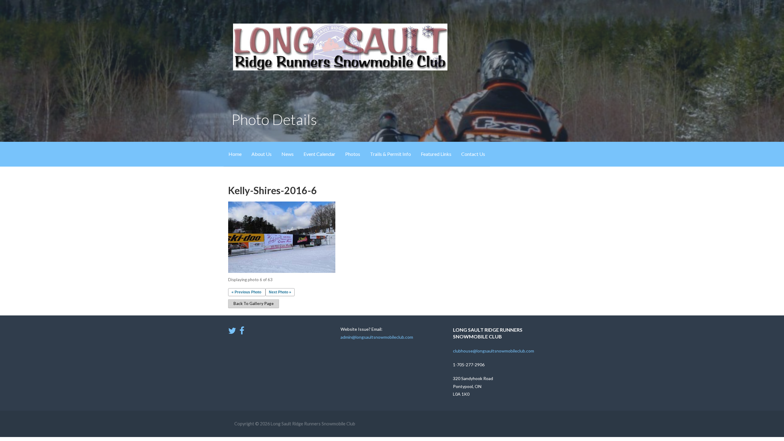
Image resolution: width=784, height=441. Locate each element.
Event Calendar (319, 154)
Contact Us (473, 154)
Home (235, 154)
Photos (352, 154)
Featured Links (436, 154)
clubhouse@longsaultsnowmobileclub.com (493, 350)
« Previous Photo (246, 292)
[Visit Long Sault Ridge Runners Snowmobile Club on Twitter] (232, 332)
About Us (261, 154)
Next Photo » (280, 292)
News (287, 154)
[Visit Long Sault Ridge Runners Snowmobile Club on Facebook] (241, 332)
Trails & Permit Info (390, 154)
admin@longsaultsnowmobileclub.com (377, 337)
